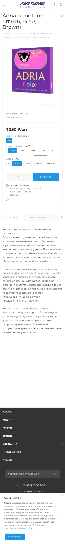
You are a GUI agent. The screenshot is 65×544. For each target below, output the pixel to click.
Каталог (8, 411)
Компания (10, 444)
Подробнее (16, 195)
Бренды (8, 436)
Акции (7, 419)
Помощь (8, 460)
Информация (12, 452)
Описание (12, 217)
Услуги (7, 428)
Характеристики (37, 217)
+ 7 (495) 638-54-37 (33, 485)
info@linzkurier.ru (34, 491)
